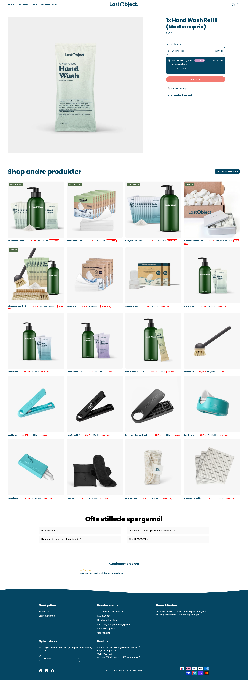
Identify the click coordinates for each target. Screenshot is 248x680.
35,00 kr (220, 498)
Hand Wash (189, 306)
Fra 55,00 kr (155, 498)
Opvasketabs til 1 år (193, 240)
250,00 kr (211, 372)
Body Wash (13, 372)
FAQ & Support (104, 615)
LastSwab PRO (73, 435)
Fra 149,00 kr (36, 498)
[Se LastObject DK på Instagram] (41, 671)
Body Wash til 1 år (133, 240)
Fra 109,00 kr (212, 435)
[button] (11, 4)
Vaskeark (71, 306)
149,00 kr (166, 435)
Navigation (47, 605)
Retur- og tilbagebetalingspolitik (113, 624)
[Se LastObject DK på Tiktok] (47, 671)
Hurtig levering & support (179, 95)
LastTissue (13, 498)
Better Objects (137, 671)
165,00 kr (35, 372)
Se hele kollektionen (227, 171)
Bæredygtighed (47, 615)
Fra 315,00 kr (100, 240)
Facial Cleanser (74, 372)
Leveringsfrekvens (179, 64)
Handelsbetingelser (107, 620)
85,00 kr (33, 435)
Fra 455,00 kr (160, 240)
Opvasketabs (131, 306)
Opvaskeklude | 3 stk (194, 498)
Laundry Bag (131, 498)
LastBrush (189, 372)
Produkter (44, 611)
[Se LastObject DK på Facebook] (53, 671)
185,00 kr (98, 372)
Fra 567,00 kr (42, 240)
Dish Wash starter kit (135, 372)
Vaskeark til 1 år (74, 240)
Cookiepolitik (103, 632)
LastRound (189, 435)
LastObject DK (117, 671)
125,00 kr (211, 306)
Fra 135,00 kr (94, 306)
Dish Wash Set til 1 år (17, 306)
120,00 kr (154, 306)
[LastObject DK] (124, 4)
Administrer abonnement (110, 611)
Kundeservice (107, 605)
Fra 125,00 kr (92, 498)
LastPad (70, 498)
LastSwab (12, 435)
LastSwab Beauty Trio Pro (137, 435)
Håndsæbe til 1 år (16, 240)
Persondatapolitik (106, 628)
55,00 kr (161, 372)
